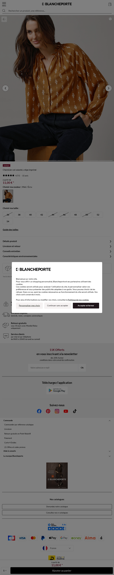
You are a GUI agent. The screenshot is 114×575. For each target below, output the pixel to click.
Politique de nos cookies (78, 300)
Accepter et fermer (86, 305)
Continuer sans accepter (57, 305)
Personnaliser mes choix (29, 305)
